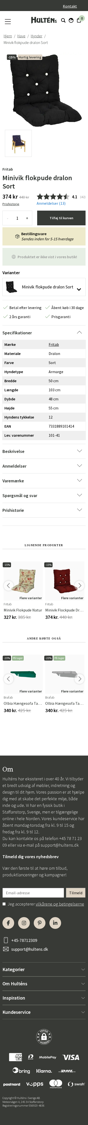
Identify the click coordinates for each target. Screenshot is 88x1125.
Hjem (8, 35)
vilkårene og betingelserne (60, 904)
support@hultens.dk (60, 845)
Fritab (7, 169)
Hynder (36, 35)
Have (21, 35)
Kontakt (70, 6)
